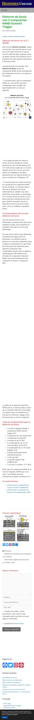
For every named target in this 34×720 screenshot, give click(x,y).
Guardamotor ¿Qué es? (9, 677)
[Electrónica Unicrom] (17, 3)
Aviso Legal (7, 703)
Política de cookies (9, 707)
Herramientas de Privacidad (12, 705)
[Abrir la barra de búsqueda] (31, 10)
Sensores (7, 551)
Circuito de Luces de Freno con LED (13, 689)
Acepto (4, 717)
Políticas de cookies (12, 714)
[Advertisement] (17, 139)
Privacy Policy (18, 623)
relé (9, 465)
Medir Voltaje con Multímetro (11, 682)
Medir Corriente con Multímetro (12, 680)
